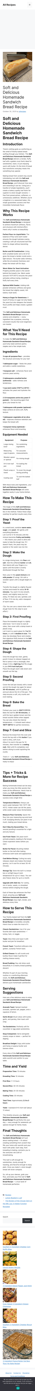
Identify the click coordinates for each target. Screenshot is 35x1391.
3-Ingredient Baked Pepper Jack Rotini (17, 1286)
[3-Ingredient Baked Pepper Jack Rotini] (10, 1277)
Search (5, 1217)
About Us (9, 1373)
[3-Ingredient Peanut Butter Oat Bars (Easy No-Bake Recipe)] (17, 1344)
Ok (18, 1388)
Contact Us (17, 1373)
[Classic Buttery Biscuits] (10, 1258)
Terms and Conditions (17, 1376)
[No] (33, 1384)
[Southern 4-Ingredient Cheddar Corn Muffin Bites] (10, 1238)
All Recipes (9, 4)
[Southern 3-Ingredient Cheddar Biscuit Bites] (10, 1316)
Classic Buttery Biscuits (11, 1267)
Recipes (8, 1195)
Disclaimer (26, 1373)
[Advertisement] (17, 28)
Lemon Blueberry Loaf (13, 1198)
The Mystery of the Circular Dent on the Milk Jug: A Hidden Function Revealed (17, 1204)
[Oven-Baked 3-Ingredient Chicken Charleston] (10, 1295)
